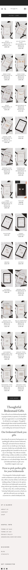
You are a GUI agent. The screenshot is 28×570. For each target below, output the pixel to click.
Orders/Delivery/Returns (11, 537)
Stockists (5, 554)
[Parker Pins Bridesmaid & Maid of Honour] (7, 157)
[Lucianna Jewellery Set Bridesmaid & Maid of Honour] (7, 341)
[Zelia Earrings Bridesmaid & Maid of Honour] (21, 309)
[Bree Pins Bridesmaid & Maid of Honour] (7, 62)
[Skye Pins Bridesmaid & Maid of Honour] (21, 62)
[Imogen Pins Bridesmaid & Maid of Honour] (21, 373)
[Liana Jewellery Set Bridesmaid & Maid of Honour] (7, 189)
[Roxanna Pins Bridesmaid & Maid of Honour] (7, 373)
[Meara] (7, 251)
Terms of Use (6, 531)
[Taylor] (21, 189)
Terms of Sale (6, 529)
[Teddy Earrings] (21, 222)
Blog (3, 551)
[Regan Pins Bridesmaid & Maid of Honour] (21, 278)
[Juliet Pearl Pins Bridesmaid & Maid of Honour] (21, 30)
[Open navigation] (2, 9)
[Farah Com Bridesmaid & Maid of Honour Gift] (7, 125)
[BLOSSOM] (7, 222)
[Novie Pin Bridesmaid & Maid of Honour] (7, 309)
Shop (3, 514)
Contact (4, 512)
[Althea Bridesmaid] (7, 278)
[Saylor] (21, 125)
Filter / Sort (14, 15)
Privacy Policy (7, 534)
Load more (14, 398)
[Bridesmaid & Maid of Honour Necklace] (21, 94)
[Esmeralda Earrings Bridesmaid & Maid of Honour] (21, 157)
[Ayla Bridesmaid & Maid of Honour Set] (7, 30)
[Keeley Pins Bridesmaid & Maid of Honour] (21, 341)
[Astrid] (21, 251)
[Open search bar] (5, 9)
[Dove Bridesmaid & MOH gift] (7, 94)
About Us (4, 509)
